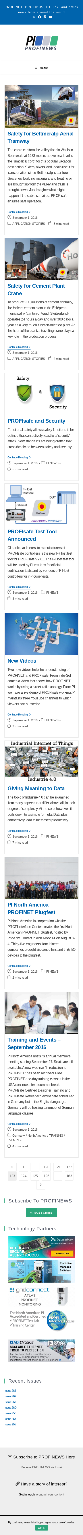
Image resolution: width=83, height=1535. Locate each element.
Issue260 (10, 1407)
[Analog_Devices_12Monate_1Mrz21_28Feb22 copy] (41, 1350)
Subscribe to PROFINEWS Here (43, 1457)
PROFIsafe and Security (36, 421)
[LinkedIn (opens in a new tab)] (45, 17)
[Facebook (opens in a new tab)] (39, 17)
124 (24, 1176)
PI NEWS (52, 463)
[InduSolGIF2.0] (41, 1271)
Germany (18, 1135)
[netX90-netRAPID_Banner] (41, 1246)
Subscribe (43, 1212)
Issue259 (10, 1413)
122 (69, 1167)
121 (58, 1167)
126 (46, 1176)
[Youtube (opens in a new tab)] (49, 17)
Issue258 (10, 1419)
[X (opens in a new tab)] (34, 17)
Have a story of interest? (44, 1484)
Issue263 (10, 1390)
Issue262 (10, 1396)
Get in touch (27, 1494)
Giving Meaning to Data (36, 788)
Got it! (41, 1527)
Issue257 (10, 1424)
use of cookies (66, 1522)
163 (69, 1176)
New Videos (22, 661)
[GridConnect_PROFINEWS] (41, 1296)
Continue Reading (19, 212)
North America (37, 1135)
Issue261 (10, 1402)
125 (35, 1176)
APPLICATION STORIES (28, 223)
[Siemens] (41, 1320)
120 (46, 1167)
